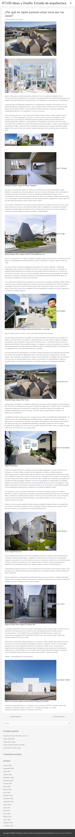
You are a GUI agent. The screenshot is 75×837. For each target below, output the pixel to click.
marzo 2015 (7, 787)
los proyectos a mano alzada (12, 748)
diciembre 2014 (8, 796)
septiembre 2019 (8, 768)
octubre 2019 (7, 765)
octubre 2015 (7, 783)
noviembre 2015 (8, 781)
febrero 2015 (7, 790)
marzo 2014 (7, 814)
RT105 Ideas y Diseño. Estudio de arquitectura (34, 3)
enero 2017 (6, 771)
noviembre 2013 (8, 826)
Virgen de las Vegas (9, 742)
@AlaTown (20, 705)
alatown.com (30, 708)
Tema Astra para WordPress (63, 833)
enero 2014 (6, 820)
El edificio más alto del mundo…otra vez (15, 736)
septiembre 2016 (8, 778)
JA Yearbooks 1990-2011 (34, 710)
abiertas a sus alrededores (23, 111)
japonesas (59, 105)
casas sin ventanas (38, 111)
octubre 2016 (7, 774)
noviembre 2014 (8, 799)
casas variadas (10, 19)
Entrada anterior (15, 716)
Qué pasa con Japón (33, 117)
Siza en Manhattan (9, 739)
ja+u (51, 708)
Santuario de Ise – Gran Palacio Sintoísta (48, 342)
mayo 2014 (6, 808)
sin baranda (52, 109)
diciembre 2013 (8, 823)
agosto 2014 (7, 805)
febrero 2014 (7, 817)
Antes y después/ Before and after (14, 745)
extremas (47, 115)
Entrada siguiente (59, 716)
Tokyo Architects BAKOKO (44, 705)
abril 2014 (6, 811)
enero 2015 (6, 793)
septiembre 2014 (8, 802)
